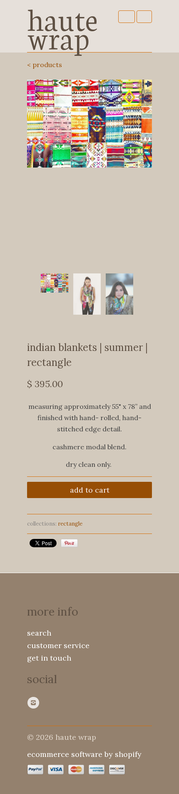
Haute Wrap (62, 26)
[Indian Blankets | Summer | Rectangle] (89, 124)
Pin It (69, 543)
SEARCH (39, 633)
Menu (126, 16)
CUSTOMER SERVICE (58, 645)
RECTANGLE (70, 523)
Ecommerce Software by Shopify (84, 754)
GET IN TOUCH (49, 658)
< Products (44, 64)
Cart (144, 16)
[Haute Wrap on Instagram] (34, 702)
